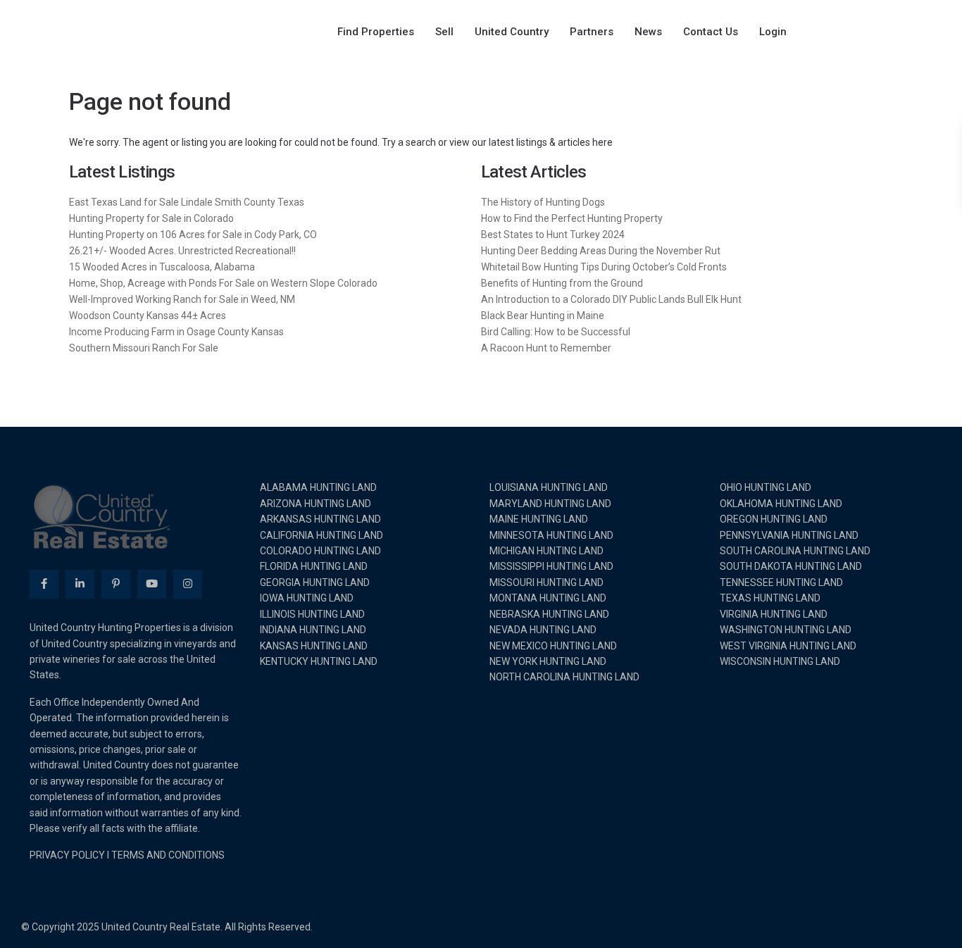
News (648, 31)
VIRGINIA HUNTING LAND (773, 614)
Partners (591, 31)
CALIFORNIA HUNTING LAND (321, 535)
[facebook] (44, 584)
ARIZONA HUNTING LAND (315, 503)
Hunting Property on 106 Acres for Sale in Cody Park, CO (193, 234)
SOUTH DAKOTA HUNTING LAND (791, 566)
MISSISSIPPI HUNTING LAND (551, 566)
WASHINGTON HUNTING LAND (785, 629)
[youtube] (151, 584)
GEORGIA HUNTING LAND (315, 582)
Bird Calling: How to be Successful (555, 331)
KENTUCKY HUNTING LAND (318, 661)
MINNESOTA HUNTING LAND (551, 535)
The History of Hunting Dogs (543, 202)
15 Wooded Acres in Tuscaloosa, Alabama (162, 267)
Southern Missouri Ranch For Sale (143, 348)
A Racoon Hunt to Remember (546, 348)
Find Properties (375, 31)
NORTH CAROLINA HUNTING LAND (564, 676)
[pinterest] (115, 584)
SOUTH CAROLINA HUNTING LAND (795, 550)
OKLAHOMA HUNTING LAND (781, 503)
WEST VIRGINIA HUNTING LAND (788, 645)
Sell (444, 31)
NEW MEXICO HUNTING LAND (553, 645)
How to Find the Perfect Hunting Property (572, 218)
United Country (512, 31)
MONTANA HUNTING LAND (547, 598)
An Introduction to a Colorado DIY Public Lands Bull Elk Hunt (611, 299)
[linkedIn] (79, 584)
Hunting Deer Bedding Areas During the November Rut (600, 250)
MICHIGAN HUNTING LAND (546, 550)
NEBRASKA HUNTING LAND (549, 614)
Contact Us (710, 31)
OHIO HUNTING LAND (765, 487)
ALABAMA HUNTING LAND (318, 487)
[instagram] (187, 584)
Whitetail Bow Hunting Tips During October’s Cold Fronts (604, 267)
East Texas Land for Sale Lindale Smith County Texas (186, 202)
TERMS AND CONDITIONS (168, 855)
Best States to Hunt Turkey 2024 (553, 234)
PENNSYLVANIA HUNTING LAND (789, 535)
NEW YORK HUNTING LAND (547, 661)
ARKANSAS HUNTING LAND (320, 519)
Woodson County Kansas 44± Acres (147, 315)
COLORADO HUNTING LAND (320, 550)
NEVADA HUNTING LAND (542, 629)
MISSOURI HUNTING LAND (546, 582)
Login (773, 31)
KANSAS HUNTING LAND (314, 645)
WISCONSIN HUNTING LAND (780, 661)
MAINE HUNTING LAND (538, 519)
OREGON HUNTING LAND (773, 519)
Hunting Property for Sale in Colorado (151, 218)
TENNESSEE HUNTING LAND (781, 582)
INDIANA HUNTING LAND (313, 629)
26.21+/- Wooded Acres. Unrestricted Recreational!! (182, 250)
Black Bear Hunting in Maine (542, 315)
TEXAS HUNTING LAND (770, 598)
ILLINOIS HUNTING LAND (312, 614)
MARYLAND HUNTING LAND (550, 503)
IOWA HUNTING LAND (307, 598)
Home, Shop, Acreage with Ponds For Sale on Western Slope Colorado (223, 283)
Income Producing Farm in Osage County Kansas (176, 331)
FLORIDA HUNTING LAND (314, 566)
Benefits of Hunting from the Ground (562, 283)
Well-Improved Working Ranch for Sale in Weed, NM (182, 299)
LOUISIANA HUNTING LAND (548, 487)
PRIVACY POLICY (67, 855)
